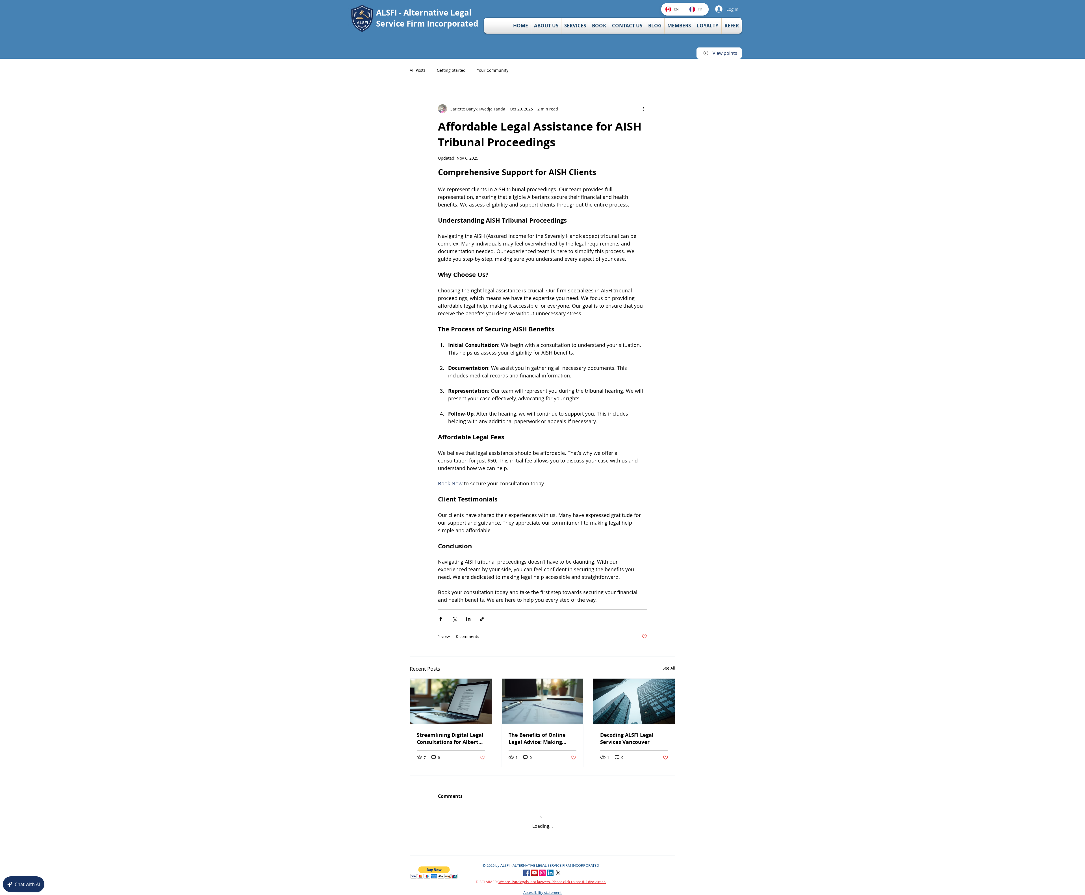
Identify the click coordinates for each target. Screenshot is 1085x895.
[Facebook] (526, 867)
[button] (434, 867)
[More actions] (643, 108)
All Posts (418, 70)
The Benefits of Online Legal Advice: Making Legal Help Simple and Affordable (537, 738)
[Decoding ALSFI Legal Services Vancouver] (634, 701)
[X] (558, 867)
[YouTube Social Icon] (534, 867)
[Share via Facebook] (440, 619)
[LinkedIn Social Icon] (550, 867)
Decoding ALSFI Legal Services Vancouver (627, 738)
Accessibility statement (542, 886)
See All (669, 668)
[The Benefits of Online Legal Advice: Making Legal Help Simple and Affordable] (542, 701)
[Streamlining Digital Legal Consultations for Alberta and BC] (451, 701)
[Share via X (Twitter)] (454, 619)
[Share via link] (482, 619)
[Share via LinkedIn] (468, 619)
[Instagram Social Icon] (542, 867)
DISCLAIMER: (541, 876)
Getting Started (451, 70)
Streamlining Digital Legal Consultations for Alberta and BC (450, 738)
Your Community (492, 70)
